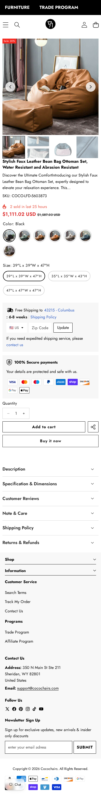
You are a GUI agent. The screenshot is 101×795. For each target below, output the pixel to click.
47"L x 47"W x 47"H (23, 290)
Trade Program (17, 632)
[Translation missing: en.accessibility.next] (91, 87)
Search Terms (15, 592)
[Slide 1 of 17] (13, 147)
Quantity (9, 403)
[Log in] (84, 24)
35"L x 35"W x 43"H (69, 276)
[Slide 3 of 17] (62, 147)
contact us (14, 345)
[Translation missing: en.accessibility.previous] (10, 87)
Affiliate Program (19, 641)
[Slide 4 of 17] (87, 147)
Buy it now (50, 441)
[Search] (17, 24)
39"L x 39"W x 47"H (24, 276)
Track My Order (17, 601)
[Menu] (5, 24)
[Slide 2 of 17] (38, 147)
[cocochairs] (50, 25)
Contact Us (14, 611)
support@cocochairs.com (38, 688)
